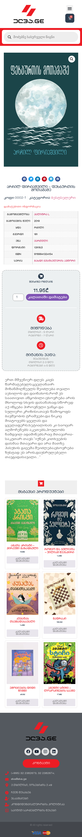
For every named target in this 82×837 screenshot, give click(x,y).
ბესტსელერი (63, 197)
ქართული (41, 241)
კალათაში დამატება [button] (22, 560)
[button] (69, 8)
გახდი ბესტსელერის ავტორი (54, 261)
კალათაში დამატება (47, 297)
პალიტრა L (41, 214)
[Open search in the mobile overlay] (41, 37)
